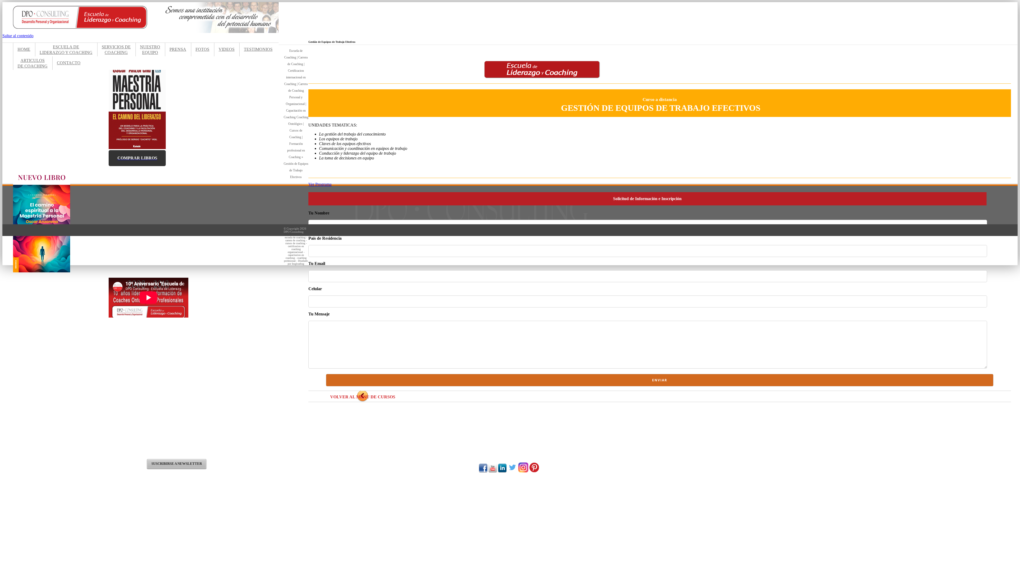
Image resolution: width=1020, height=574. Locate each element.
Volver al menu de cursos (362, 397)
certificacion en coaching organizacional (296, 249)
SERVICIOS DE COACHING (116, 50)
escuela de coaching (295, 237)
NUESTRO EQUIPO (150, 50)
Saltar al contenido (17, 35)
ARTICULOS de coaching (33, 63)
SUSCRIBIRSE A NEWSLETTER (176, 464)
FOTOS (202, 49)
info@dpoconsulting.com (726, 433)
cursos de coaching (295, 243)
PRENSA (177, 49)
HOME (24, 49)
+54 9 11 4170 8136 (775, 433)
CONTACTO (68, 63)
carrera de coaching (295, 240)
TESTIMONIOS (258, 49)
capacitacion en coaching (295, 256)
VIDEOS (227, 49)
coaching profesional (295, 259)
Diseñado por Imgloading (298, 262)
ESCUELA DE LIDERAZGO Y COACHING (66, 50)
